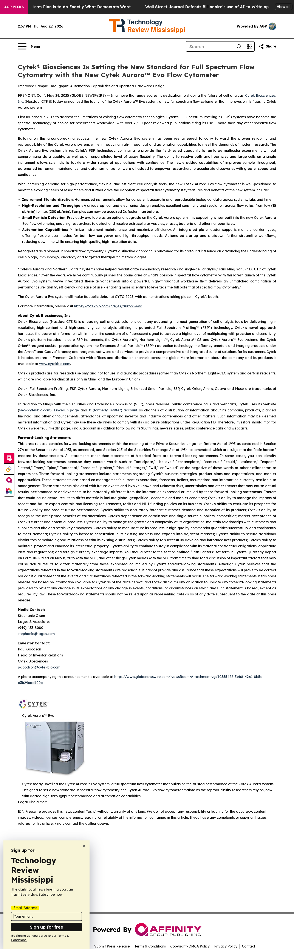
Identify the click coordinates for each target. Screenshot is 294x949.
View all (283, 7)
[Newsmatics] (9, 490)
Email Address (25, 908)
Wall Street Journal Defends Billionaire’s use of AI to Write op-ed (210, 6)
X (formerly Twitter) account (113, 410)
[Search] (239, 46)
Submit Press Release (112, 946)
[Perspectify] (9, 469)
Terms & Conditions (150, 946)
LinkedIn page (66, 410)
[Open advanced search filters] (249, 46)
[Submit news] (9, 458)
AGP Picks (14, 7)
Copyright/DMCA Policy (190, 946)
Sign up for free (46, 927)
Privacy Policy (225, 946)
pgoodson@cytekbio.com (39, 667)
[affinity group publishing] (9, 480)
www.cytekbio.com (54, 364)
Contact (248, 946)
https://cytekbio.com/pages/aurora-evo (108, 306)
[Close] (84, 846)
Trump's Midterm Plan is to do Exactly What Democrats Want (69, 6)
